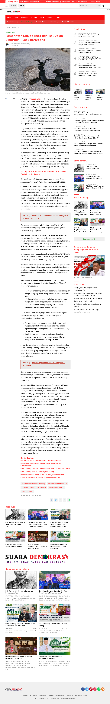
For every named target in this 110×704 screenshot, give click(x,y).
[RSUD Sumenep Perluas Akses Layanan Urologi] (15, 536)
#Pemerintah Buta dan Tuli (57, 484)
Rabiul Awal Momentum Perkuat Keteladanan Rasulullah (40, 478)
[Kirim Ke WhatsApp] (68, 500)
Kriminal (34, 17)
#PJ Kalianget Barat (56, 487)
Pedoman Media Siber (57, 695)
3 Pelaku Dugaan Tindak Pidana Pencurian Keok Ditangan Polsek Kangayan (89, 122)
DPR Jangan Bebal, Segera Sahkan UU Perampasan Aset (41, 461)
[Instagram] (95, 689)
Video (58, 17)
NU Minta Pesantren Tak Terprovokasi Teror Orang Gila (90, 67)
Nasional (50, 17)
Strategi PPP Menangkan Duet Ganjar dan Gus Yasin (89, 43)
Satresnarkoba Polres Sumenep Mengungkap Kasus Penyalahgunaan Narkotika (87, 129)
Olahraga (24, 17)
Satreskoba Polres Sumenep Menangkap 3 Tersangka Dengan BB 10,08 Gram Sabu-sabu (89, 152)
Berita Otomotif (68, 22)
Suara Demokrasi (15, 44)
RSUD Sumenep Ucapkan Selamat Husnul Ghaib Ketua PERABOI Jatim (45, 469)
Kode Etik (33, 695)
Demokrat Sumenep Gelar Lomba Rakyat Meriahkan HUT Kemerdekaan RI (58, 2)
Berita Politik (40, 22)
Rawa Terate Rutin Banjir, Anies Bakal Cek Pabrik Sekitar (90, 59)
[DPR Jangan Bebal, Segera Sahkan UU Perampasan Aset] (15, 514)
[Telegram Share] (64, 500)
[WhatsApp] (99, 689)
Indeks (22, 5)
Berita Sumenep (12, 22)
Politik (42, 17)
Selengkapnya (88, 239)
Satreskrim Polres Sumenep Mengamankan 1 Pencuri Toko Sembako (88, 114)
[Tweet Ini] (56, 500)
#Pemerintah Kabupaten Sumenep (34, 487)
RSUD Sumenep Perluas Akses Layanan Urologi (37, 472)
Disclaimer (43, 695)
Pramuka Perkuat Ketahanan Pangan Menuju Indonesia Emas (42, 475)
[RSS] (103, 689)
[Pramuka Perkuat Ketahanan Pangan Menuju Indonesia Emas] (38, 536)
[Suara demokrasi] (14, 11)
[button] (99, 5)
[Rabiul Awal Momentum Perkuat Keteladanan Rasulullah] (60, 536)
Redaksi (13, 5)
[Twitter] (87, 689)
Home (9, 17)
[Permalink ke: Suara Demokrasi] (7, 44)
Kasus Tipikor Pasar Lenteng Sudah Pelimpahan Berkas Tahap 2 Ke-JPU (86, 137)
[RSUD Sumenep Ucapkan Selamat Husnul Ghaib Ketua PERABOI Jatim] (60, 514)
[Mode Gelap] (103, 6)
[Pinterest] (91, 689)
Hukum (12, 32)
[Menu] (6, 6)
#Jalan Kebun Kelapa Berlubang (33, 484)
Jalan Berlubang (25, 44)
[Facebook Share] (51, 500)
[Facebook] (83, 689)
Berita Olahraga (27, 22)
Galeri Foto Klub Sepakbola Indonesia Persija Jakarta (88, 74)
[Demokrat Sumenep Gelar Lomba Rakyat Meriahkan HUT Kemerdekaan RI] (38, 514)
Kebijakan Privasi (81, 695)
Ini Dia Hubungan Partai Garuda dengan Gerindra (90, 51)
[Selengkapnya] (104, 84)
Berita (16, 17)
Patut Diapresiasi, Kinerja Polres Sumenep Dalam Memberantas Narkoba (89, 145)
